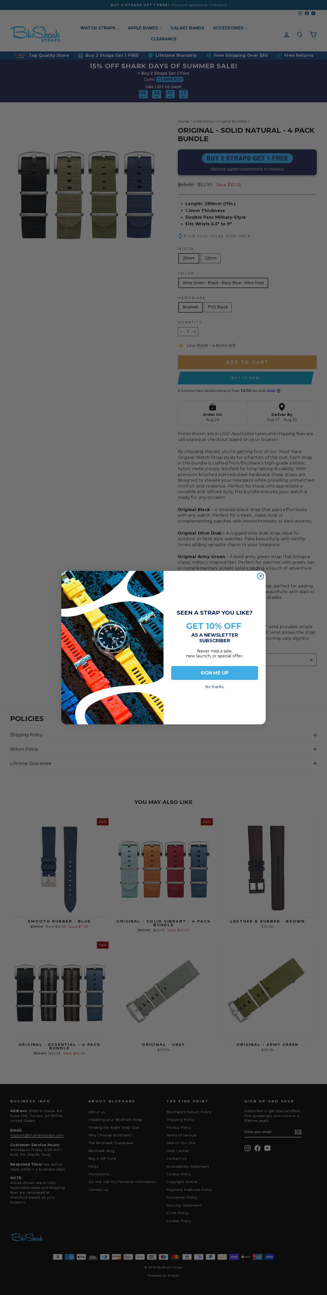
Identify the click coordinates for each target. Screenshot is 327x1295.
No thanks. (214, 685)
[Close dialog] (260, 576)
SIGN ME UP (215, 673)
